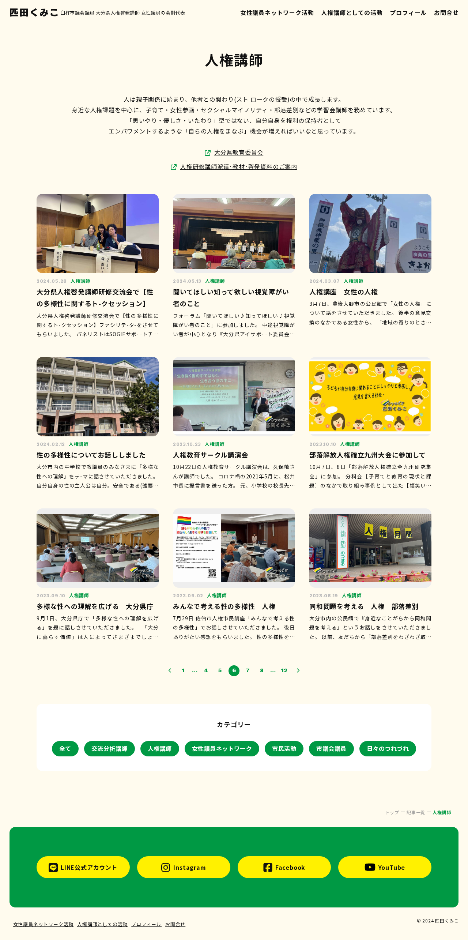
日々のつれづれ (388, 748)
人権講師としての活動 (351, 12)
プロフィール (408, 12)
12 (284, 670)
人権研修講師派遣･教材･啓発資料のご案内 (238, 166)
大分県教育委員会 (238, 152)
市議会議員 (331, 748)
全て (65, 748)
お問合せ (446, 12)
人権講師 (160, 748)
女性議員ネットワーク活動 (277, 12)
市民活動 (284, 748)
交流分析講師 (109, 748)
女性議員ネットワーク (222, 748)
